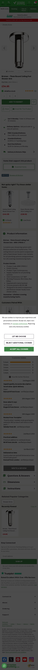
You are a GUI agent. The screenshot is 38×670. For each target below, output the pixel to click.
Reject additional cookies (19, 343)
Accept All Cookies (19, 349)
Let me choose (19, 336)
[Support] (4, 665)
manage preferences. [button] (20, 324)
